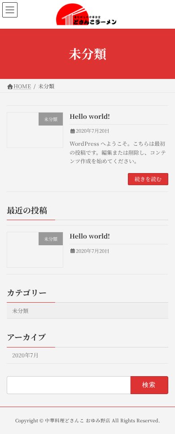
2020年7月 (25, 355)
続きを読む (148, 178)
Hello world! (90, 116)
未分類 (20, 311)
